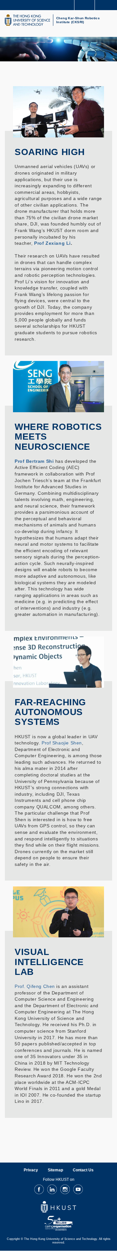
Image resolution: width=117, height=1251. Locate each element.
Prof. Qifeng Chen (35, 986)
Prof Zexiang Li (52, 243)
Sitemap (55, 1170)
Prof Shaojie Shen (62, 743)
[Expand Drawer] (84, 5)
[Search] (107, 4)
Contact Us (83, 1170)
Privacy (31, 1170)
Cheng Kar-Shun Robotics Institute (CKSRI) (78, 20)
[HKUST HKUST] (27, 20)
